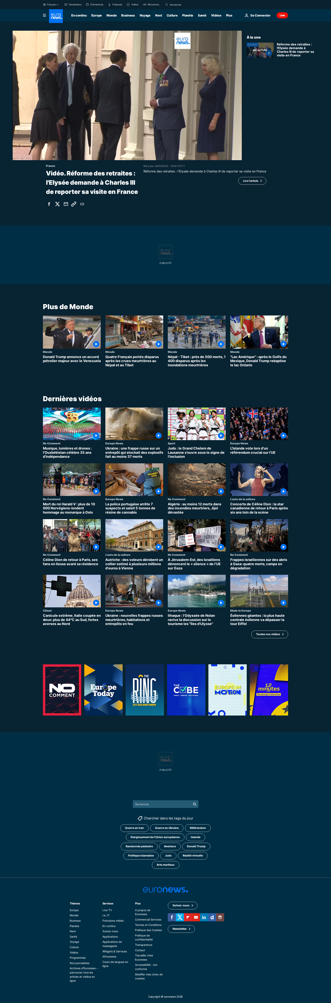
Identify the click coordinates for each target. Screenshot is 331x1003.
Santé (202, 15)
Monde (112, 15)
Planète (187, 15)
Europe (96, 15)
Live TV (107, 910)
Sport (171, 443)
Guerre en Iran (134, 827)
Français (51, 4)
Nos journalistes (79, 963)
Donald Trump (196, 846)
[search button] (167, 5)
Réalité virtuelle (193, 855)
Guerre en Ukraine (167, 827)
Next (158, 15)
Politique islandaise (141, 855)
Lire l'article (250, 180)
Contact (140, 950)
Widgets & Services (114, 951)
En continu (79, 15)
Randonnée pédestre (139, 846)
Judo (168, 855)
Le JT (106, 915)
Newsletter (180, 928)
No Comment (52, 443)
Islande (195, 837)
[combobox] (186, 5)
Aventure (170, 846)
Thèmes (75, 903)
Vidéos (216, 15)
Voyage (145, 15)
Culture (172, 15)
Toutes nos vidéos (268, 634)
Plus (138, 903)
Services (107, 903)
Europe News (114, 443)
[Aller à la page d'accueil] (56, 16)
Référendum (198, 827)
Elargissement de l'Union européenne (155, 837)
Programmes (78, 957)
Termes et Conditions (148, 924)
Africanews (109, 956)
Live (282, 15)
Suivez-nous (110, 931)
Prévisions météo (113, 920)
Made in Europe (240, 610)
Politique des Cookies (148, 930)
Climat (47, 610)
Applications (110, 936)
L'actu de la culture (242, 499)
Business (128, 15)
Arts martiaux (166, 864)
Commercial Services (148, 919)
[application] (127, 95)
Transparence (143, 944)
